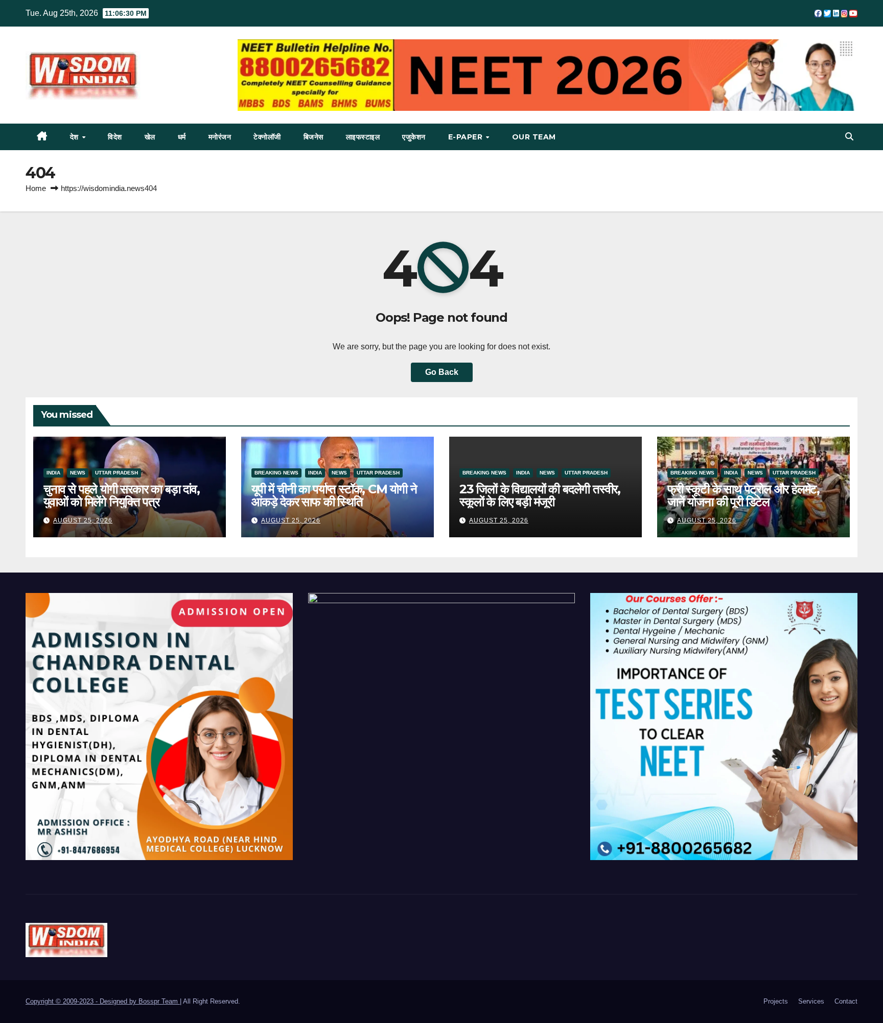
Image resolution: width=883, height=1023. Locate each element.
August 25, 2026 (82, 520)
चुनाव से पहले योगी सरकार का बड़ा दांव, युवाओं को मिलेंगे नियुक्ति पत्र (121, 495)
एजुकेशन (414, 136)
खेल (150, 136)
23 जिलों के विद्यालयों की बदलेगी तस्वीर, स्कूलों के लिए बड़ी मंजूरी (539, 495)
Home (36, 188)
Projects (775, 1001)
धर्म (182, 136)
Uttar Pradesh (116, 472)
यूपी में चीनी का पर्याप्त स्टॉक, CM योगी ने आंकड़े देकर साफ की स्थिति (334, 495)
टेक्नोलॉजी (267, 136)
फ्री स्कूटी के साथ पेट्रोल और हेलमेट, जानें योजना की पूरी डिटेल (743, 495)
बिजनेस (313, 136)
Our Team (534, 136)
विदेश (115, 136)
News (77, 472)
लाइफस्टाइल (363, 136)
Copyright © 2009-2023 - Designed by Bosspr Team (103, 1001)
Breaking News (276, 472)
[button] (849, 136)
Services (811, 1001)
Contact (845, 1001)
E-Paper (466, 136)
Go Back (441, 372)
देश (75, 136)
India (53, 472)
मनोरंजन (219, 136)
